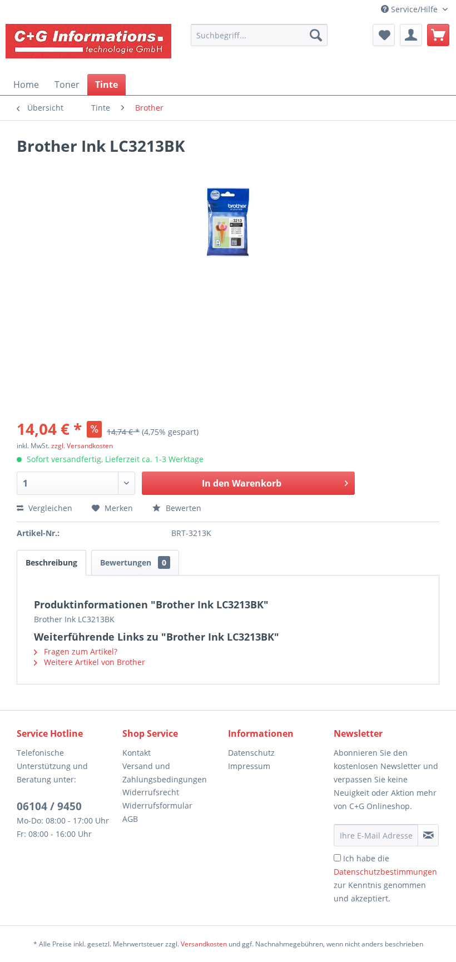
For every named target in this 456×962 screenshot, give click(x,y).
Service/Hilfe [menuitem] (414, 9)
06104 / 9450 (49, 806)
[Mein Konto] (411, 35)
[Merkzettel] (384, 35)
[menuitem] (259, 35)
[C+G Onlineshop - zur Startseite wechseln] (89, 46)
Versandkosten (204, 944)
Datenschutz (251, 752)
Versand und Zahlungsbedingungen (164, 773)
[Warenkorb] (438, 35)
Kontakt (136, 752)
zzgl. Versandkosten (82, 445)
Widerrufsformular (157, 805)
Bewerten (182, 508)
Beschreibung (51, 562)
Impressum (249, 766)
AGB (130, 819)
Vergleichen (49, 508)
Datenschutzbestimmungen (385, 871)
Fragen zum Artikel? (79, 651)
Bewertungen (133, 562)
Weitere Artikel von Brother (93, 662)
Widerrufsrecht (150, 792)
